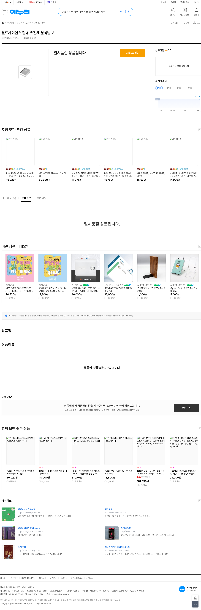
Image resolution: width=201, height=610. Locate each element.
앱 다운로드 (193, 589)
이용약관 (14, 578)
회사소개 (3, 578)
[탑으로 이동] (195, 604)
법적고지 (42, 578)
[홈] (3, 23)
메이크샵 (196, 2)
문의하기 (186, 407)
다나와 (163, 2)
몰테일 (173, 2)
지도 (51, 2)
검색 (127, 12)
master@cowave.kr (61, 594)
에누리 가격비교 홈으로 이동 (20, 12)
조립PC (35, 2)
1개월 (159, 88)
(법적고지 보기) (127, 315)
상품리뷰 (41, 198)
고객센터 (53, 578)
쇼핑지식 (19, 2)
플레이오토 (184, 2)
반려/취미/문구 (13, 23)
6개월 (179, 88)
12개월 (189, 88)
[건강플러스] (8, 2)
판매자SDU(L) (77, 578)
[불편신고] (195, 598)
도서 (27, 23)
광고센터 (63, 578)
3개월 (169, 88)
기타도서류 (39, 23)
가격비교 (9, 198)
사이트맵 (89, 578)
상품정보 (26, 198)
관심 (176, 23)
